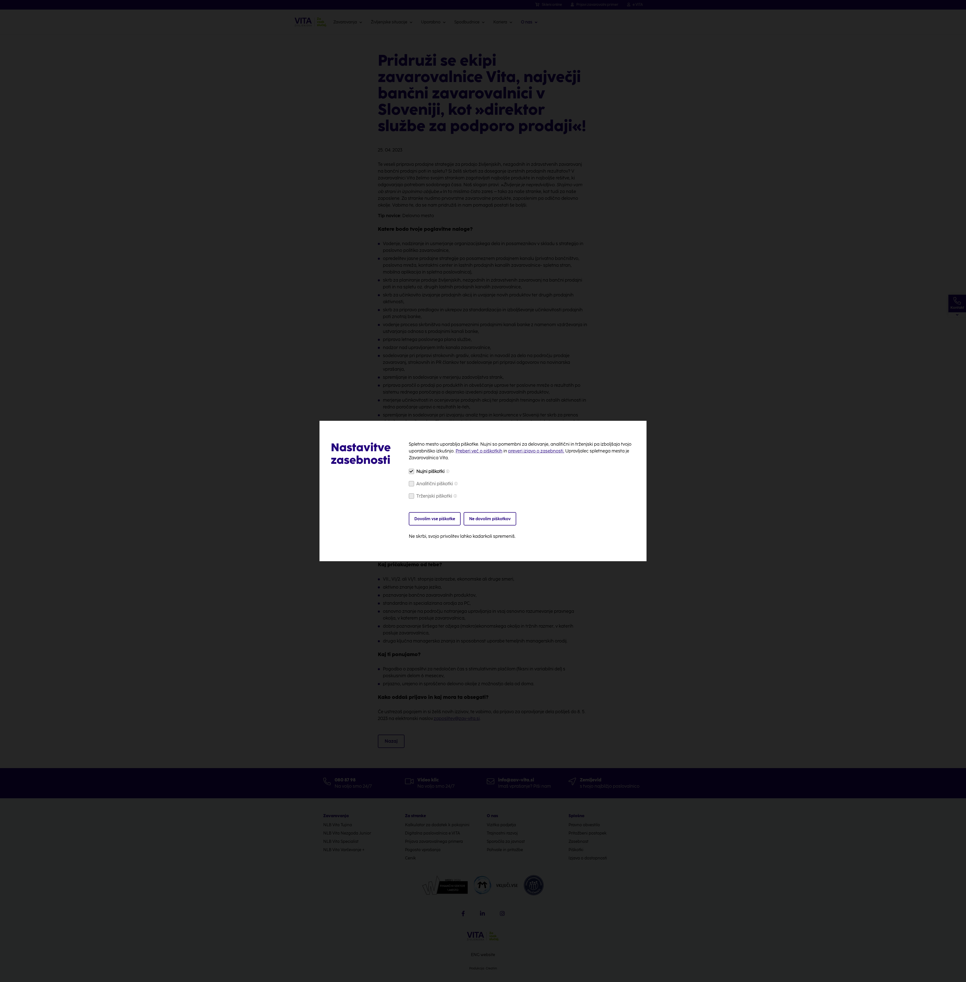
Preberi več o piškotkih (479, 451)
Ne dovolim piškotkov (490, 518)
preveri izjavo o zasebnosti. (536, 451)
